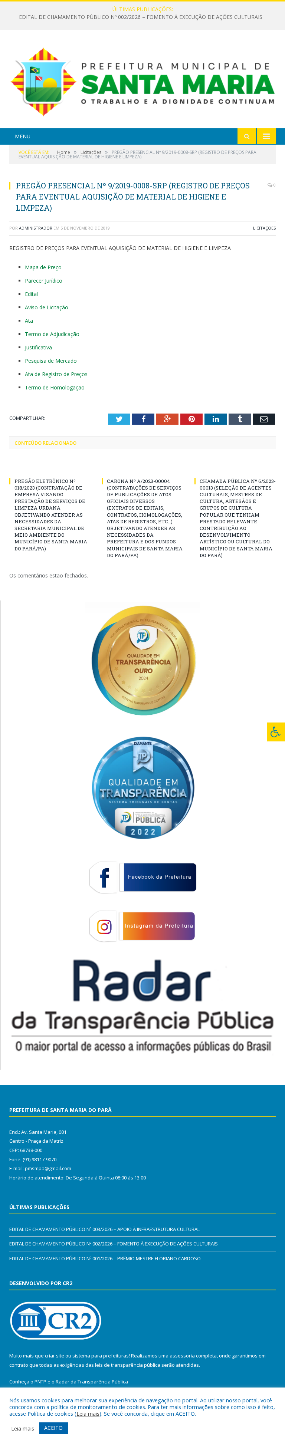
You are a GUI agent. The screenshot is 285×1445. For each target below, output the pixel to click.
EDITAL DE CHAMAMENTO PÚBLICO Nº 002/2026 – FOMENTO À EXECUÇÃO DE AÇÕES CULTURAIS (140, 17)
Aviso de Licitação (46, 307)
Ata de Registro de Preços (56, 374)
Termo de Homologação (55, 387)
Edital (31, 293)
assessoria (182, 1355)
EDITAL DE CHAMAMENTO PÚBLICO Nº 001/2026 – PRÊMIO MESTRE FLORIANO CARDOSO (105, 1258)
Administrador (35, 228)
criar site (54, 1355)
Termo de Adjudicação (52, 334)
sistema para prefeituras (100, 1355)
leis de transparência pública (127, 1365)
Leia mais (87, 1413)
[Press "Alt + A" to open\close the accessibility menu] (276, 731)
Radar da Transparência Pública (92, 1381)
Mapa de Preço (43, 267)
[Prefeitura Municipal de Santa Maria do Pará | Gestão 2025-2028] (142, 80)
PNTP (40, 1381)
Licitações (264, 228)
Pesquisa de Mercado (51, 360)
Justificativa (38, 347)
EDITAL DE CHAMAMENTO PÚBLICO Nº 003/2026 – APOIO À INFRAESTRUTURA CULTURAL (104, 1229)
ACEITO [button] (53, 1427)
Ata (29, 320)
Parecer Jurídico (43, 280)
